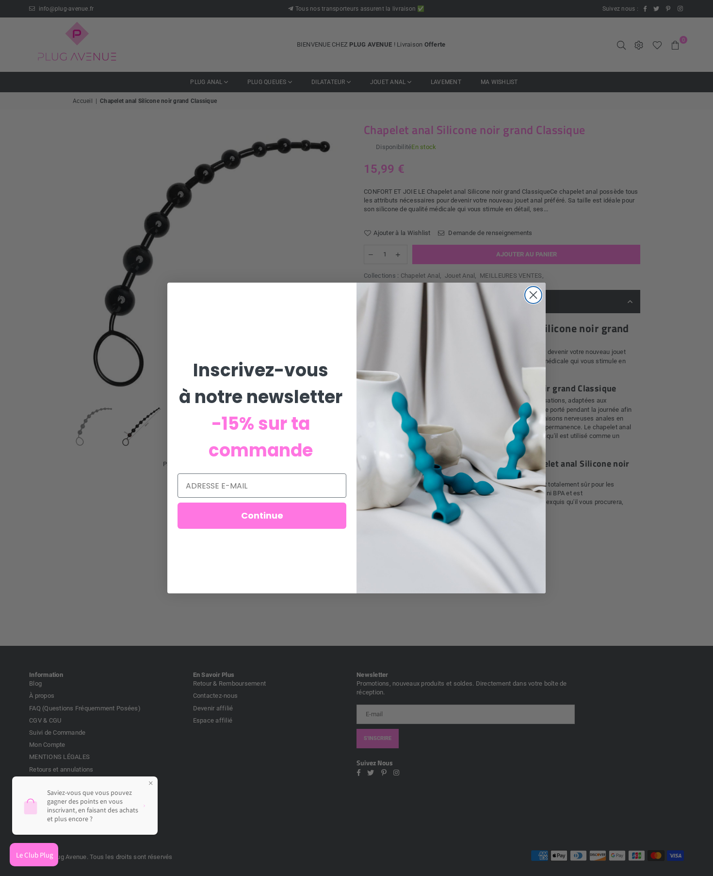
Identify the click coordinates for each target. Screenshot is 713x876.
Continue (262, 515)
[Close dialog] (533, 294)
